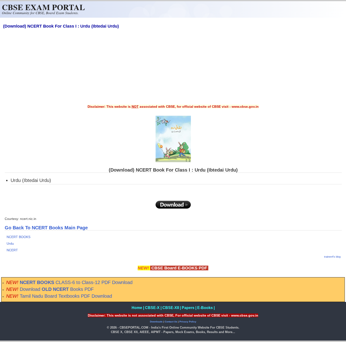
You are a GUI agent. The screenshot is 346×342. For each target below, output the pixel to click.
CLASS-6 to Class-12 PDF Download (76, 282)
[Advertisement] (173, 70)
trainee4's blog (332, 256)
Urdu (10, 243)
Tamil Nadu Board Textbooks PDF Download (66, 296)
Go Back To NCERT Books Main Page (46, 227)
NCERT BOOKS (18, 237)
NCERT (12, 250)
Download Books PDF (57, 289)
